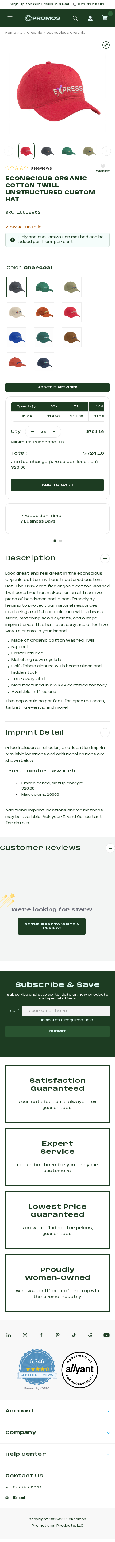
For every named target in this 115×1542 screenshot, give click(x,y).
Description (30, 558)
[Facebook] (41, 1335)
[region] (28, 168)
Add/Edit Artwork (57, 387)
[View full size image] (106, 45)
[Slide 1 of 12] (26, 151)
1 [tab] (54, 540)
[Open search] (75, 18)
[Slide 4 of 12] (89, 151)
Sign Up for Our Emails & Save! (39, 4)
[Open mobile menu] (10, 18)
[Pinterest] (58, 1335)
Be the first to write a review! (51, 926)
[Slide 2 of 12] (47, 151)
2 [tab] (60, 541)
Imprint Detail (34, 732)
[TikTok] (74, 1335)
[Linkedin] (9, 1335)
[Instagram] (25, 1335)
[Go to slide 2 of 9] (106, 151)
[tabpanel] (57, 518)
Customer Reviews (40, 848)
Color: (29, 268)
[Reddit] (90, 1335)
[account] (90, 18)
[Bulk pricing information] (32, 406)
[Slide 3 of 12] (68, 151)
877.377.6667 (91, 4)
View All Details (23, 227)
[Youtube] (107, 1335)
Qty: (16, 431)
